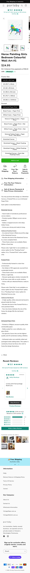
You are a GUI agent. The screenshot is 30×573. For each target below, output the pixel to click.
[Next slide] (27, 388)
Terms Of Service (8, 481)
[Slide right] (28, 48)
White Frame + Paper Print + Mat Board (15, 129)
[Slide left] (2, 48)
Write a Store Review (15, 428)
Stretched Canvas (9, 139)
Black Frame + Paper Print (11, 111)
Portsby (12, 570)
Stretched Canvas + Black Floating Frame (15, 143)
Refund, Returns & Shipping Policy (14, 477)
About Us (6, 499)
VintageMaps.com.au (9, 511)
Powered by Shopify (19, 570)
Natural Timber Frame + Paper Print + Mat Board (15, 134)
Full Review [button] (10, 397)
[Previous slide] (2, 388)
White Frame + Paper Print (12, 115)
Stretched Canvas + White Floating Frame (14, 148)
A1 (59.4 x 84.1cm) (9, 92)
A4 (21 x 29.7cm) (8, 80)
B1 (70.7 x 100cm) (9, 96)
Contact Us (6, 503)
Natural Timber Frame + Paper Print (15, 119)
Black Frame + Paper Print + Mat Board (14, 124)
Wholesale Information (10, 507)
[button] (3, 5)
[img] (10, 375)
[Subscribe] (25, 551)
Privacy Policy (7, 485)
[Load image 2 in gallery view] (15, 48)
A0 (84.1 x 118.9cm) (9, 100)
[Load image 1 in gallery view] (7, 48)
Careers (5, 488)
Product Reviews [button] (15, 406)
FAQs (5, 473)
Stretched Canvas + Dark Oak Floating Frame (14, 153)
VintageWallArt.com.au (10, 515)
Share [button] (5, 355)
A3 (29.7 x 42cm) (8, 84)
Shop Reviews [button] (15, 403)
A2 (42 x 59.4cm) (8, 88)
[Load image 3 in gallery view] (22, 48)
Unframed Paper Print (10, 107)
